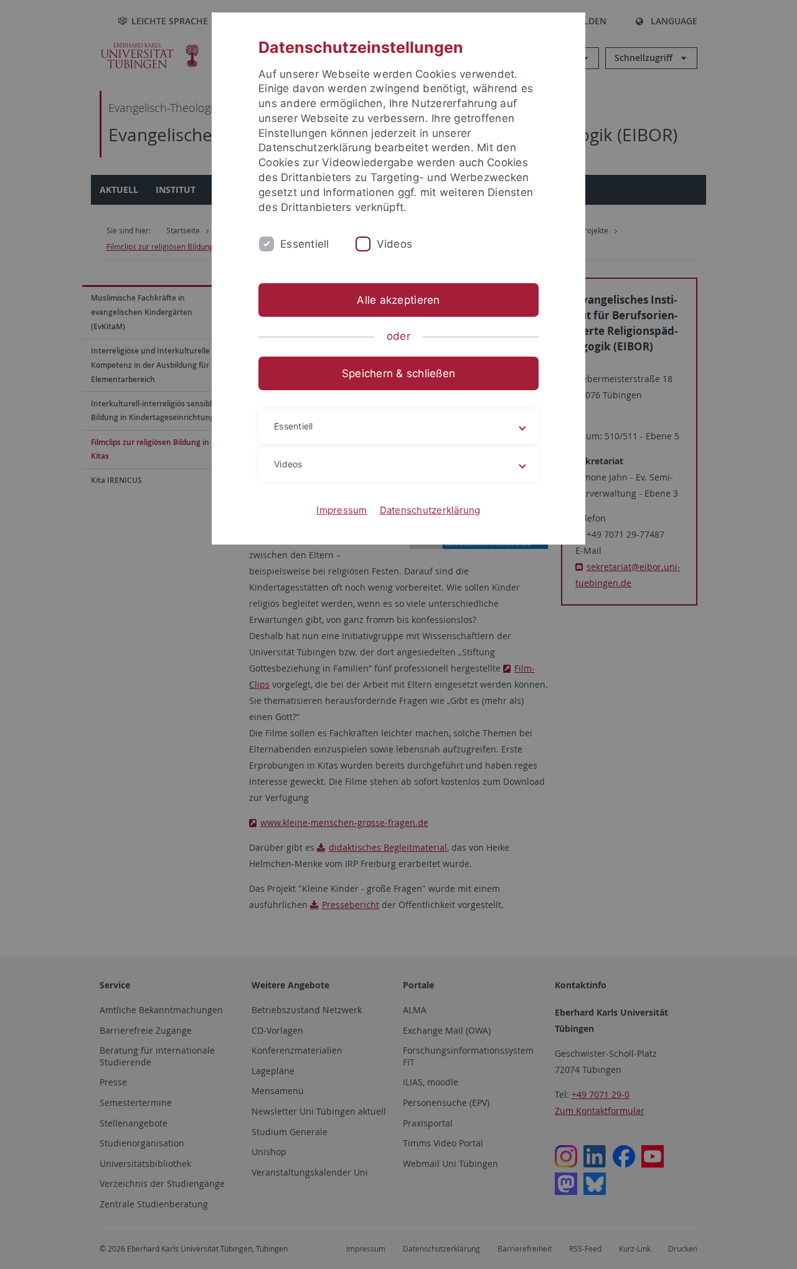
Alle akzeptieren (398, 300)
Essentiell (304, 244)
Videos (395, 244)
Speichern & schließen (398, 373)
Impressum (341, 510)
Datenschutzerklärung (430, 510)
